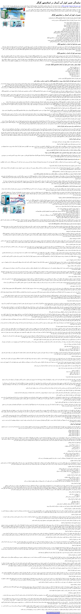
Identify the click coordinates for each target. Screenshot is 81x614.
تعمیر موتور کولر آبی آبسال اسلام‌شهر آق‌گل (71, 6)
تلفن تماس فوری (70, 613)
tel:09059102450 (53, 613)
